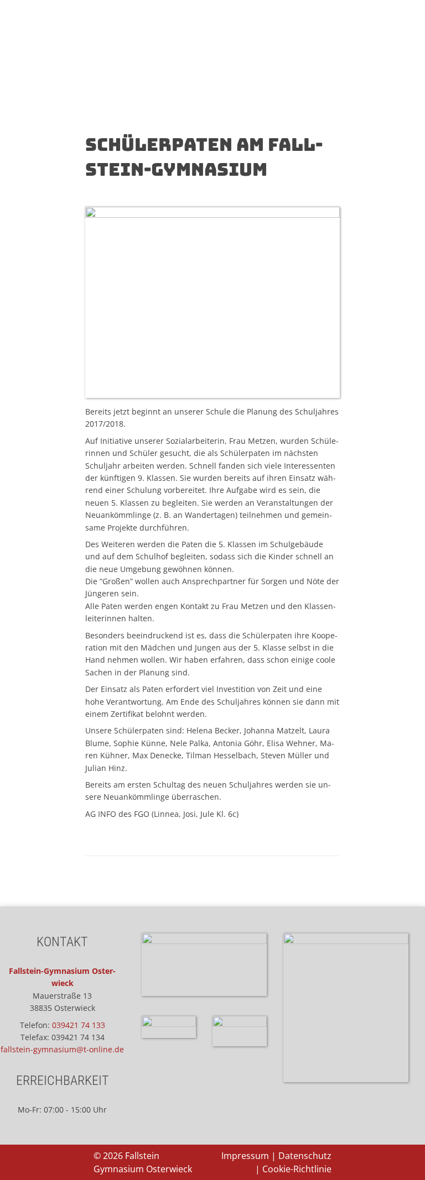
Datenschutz (304, 1156)
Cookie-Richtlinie (296, 1169)
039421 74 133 (78, 1025)
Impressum (245, 1156)
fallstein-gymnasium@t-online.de (62, 1049)
